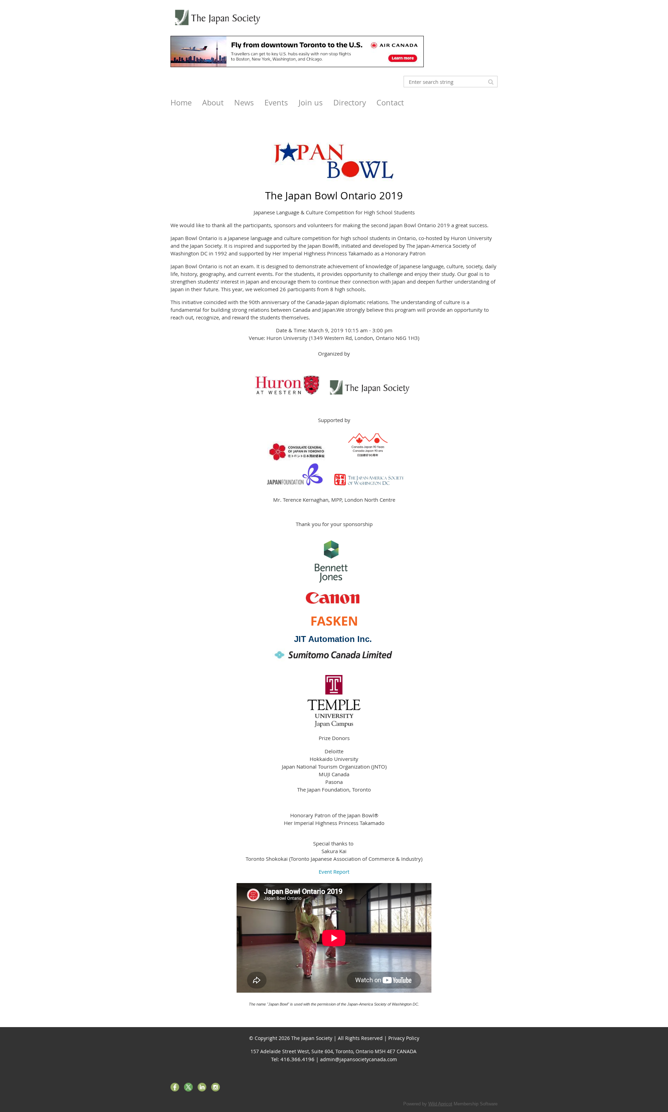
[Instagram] (215, 1087)
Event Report (334, 871)
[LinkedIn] (202, 1087)
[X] (188, 1087)
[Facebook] (174, 1087)
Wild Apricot (440, 1103)
